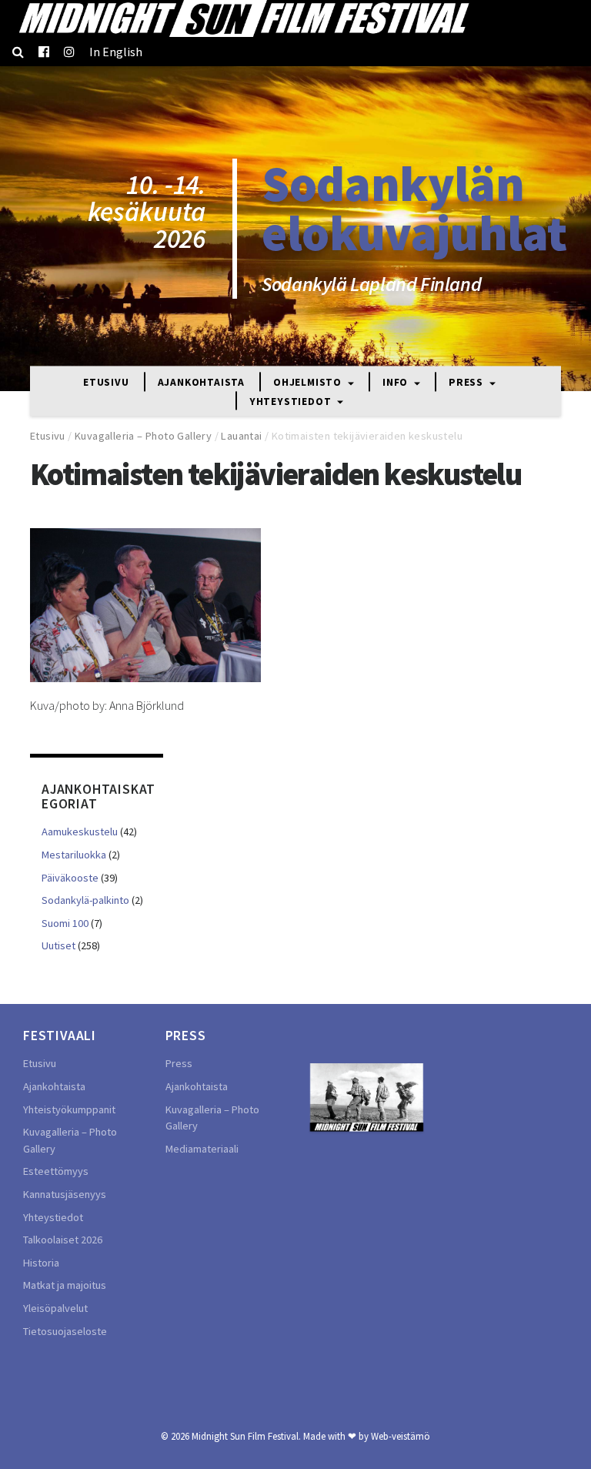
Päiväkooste (70, 878)
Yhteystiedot (291, 401)
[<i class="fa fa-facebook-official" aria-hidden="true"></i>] (43, 51)
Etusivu (106, 383)
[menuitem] (115, 51)
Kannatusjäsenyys (64, 1194)
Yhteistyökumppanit (69, 1109)
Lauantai (241, 436)
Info (396, 383)
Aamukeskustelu (80, 831)
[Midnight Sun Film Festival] (243, 18)
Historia (41, 1263)
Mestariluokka (74, 855)
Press (467, 383)
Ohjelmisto (309, 383)
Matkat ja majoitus (64, 1285)
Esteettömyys (55, 1171)
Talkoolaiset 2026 (62, 1239)
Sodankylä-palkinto (85, 900)
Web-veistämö (400, 1436)
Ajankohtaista (201, 383)
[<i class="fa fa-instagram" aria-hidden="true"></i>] (69, 51)
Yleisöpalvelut (55, 1308)
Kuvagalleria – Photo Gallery (143, 436)
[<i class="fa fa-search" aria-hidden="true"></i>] (18, 51)
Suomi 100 (65, 923)
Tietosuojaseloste (65, 1331)
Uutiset (58, 945)
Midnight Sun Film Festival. (246, 1436)
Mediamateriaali (202, 1149)
